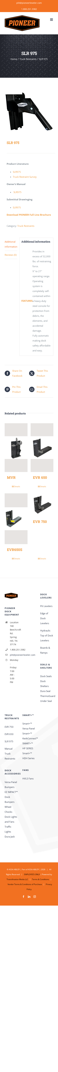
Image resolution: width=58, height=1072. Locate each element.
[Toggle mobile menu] (51, 19)
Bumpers (9, 787)
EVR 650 (40, 477)
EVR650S (14, 549)
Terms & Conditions (40, 879)
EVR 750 (40, 521)
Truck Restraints (25, 225)
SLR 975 (9, 741)
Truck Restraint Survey (25, 176)
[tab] (11, 244)
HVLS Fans (28, 778)
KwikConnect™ (30, 738)
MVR (11, 477)
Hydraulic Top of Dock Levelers (46, 635)
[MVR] (16, 447)
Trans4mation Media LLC (17, 879)
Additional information (11, 244)
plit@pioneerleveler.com (29, 2)
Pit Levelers (46, 606)
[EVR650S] (16, 518)
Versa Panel (11, 782)
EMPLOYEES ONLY (32, 874)
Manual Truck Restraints (10, 753)
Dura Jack (10, 836)
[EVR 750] (42, 504)
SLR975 (17, 171)
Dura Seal (45, 691)
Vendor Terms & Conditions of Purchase (25, 884)
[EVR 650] (42, 447)
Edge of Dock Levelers (44, 618)
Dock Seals (46, 676)
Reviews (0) (11, 254)
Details (17, 486)
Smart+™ (27, 733)
